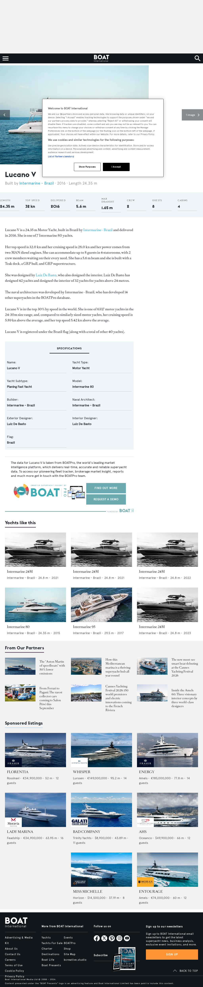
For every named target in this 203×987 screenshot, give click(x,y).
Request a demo (106, 499)
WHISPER (81, 772)
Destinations (50, 954)
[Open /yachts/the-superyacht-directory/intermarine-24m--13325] (101, 550)
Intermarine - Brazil (36, 183)
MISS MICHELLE (87, 891)
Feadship (13, 838)
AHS (143, 831)
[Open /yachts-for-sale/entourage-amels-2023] (167, 870)
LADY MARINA (20, 831)
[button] (5, 115)
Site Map (70, 954)
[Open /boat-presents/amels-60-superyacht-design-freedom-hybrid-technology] (152, 693)
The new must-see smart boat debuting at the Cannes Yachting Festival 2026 (184, 667)
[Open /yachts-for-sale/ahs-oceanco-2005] (167, 810)
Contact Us (12, 954)
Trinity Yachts (82, 838)
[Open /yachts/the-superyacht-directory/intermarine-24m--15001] (167, 605)
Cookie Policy (14, 971)
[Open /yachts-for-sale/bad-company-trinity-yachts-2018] (101, 810)
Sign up (172, 954)
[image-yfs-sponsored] (13, 766)
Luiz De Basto (46, 275)
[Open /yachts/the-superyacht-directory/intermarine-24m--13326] (35, 550)
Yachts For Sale (52, 943)
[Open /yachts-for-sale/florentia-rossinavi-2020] (35, 750)
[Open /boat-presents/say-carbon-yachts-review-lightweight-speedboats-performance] (20, 666)
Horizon (78, 898)
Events (68, 937)
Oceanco (145, 838)
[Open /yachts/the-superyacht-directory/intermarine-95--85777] (101, 605)
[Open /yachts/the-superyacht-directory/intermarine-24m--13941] (167, 550)
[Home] (101, 58)
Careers (10, 959)
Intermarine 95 (84, 626)
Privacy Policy (14, 976)
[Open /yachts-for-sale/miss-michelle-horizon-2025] (101, 870)
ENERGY (146, 772)
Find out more (106, 488)
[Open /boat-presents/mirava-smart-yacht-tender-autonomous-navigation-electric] (152, 666)
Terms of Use (14, 965)
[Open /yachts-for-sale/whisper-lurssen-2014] (101, 750)
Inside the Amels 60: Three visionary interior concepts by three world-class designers (184, 698)
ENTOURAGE (151, 891)
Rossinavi (13, 778)
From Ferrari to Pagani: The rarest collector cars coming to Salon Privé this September (50, 698)
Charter (47, 948)
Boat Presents (51, 965)
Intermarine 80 (18, 626)
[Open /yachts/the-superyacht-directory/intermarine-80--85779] (35, 605)
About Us (11, 948)
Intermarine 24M (20, 571)
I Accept (116, 166)
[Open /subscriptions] (120, 959)
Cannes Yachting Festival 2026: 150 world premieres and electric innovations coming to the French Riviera (118, 698)
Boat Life (48, 959)
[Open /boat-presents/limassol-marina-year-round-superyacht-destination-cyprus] (86, 666)
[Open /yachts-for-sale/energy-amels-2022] (167, 750)
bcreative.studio (75, 959)
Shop (67, 948)
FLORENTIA (17, 772)
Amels (143, 778)
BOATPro (70, 943)
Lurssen (78, 778)
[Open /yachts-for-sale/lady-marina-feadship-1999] (35, 810)
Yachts (46, 937)
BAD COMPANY (86, 831)
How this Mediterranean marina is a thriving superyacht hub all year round (117, 667)
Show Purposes (87, 166)
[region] (103, 138)
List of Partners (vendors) (61, 156)
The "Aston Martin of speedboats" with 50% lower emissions (52, 667)
